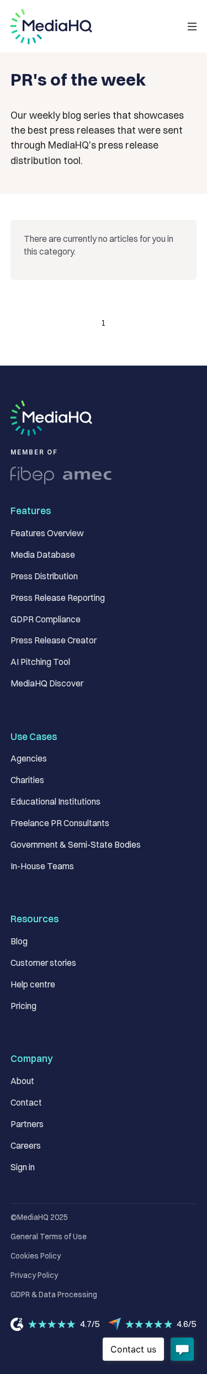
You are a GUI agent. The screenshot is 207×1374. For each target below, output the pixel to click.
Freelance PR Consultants (59, 823)
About (22, 1081)
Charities (27, 780)
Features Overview (47, 533)
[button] (192, 26)
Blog (19, 941)
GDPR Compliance (45, 619)
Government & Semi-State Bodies (75, 844)
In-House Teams (42, 866)
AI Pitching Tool (40, 662)
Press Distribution (44, 576)
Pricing (23, 1006)
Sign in (22, 1167)
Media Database (42, 554)
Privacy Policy (34, 1275)
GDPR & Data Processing (53, 1294)
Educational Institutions (55, 801)
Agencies (28, 758)
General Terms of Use (48, 1236)
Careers (25, 1145)
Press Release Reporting (57, 598)
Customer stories (43, 963)
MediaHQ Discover (46, 683)
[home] (51, 26)
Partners (27, 1124)
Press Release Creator (53, 640)
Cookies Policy (35, 1255)
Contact (26, 1102)
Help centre (32, 984)
